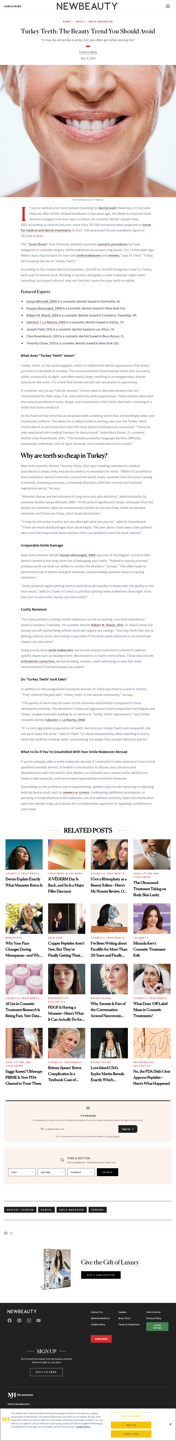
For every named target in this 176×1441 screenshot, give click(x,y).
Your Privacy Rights (131, 1416)
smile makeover (71, 1209)
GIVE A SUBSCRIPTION (101, 1275)
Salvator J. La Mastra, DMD (46, 322)
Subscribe (12, 6)
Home (67, 21)
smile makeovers (88, 255)
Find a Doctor (153, 1312)
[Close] (170, 1424)
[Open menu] (168, 6)
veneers (113, 255)
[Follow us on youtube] (38, 1320)
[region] (88, 1424)
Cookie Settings (157, 1326)
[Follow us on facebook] (10, 1320)
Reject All (131, 1425)
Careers (122, 1312)
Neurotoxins (101, 998)
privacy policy (114, 1136)
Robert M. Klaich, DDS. (107, 625)
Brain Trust (124, 1318)
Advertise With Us (100, 1318)
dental (46, 1209)
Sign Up (126, 1129)
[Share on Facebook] (6, 1233)
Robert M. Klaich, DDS (42, 315)
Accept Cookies (131, 1433)
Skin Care (55, 937)
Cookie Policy (98, 1324)
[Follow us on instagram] (29, 1320)
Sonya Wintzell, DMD (41, 301)
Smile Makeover (100, 21)
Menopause (14, 937)
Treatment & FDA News (65, 873)
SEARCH (107, 1172)
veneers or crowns (76, 792)
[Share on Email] (11, 1233)
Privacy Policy (153, 1318)
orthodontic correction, (38, 661)
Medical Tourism (20, 1209)
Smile (79, 21)
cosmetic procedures (112, 244)
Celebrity (140, 937)
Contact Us (97, 1312)
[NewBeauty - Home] (88, 6)
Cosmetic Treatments (23, 873)
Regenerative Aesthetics (58, 1000)
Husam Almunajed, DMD (44, 308)
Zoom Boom (38, 244)
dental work (107, 208)
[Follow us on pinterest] (19, 1320)
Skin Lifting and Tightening (146, 875)
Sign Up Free (46, 1372)
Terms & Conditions (129, 1324)
